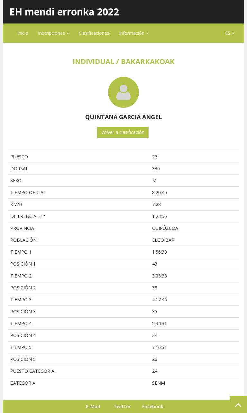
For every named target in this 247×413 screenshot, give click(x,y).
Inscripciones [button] (52, 33)
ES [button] (228, 33)
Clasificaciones (94, 33)
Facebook (152, 406)
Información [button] (132, 33)
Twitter (122, 406)
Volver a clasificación (122, 132)
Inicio (22, 33)
